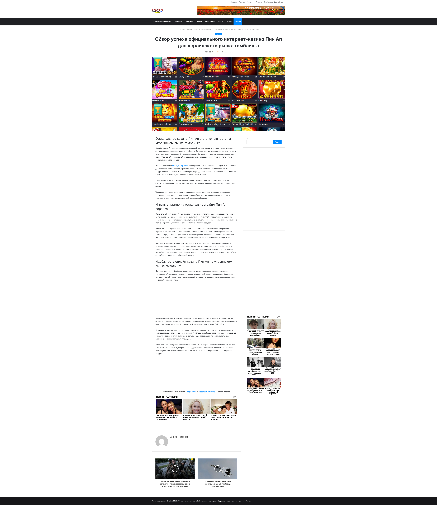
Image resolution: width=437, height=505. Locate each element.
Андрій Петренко (179, 437)
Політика (189, 21)
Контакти (250, 2)
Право (229, 21)
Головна (234, 2)
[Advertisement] (196, 300)
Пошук (248, 139)
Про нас (242, 2)
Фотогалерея (210, 21)
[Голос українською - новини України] (157, 11)
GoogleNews (191, 392)
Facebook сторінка (207, 392)
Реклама (259, 2)
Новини (238, 21)
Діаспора (178, 21)
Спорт (199, 21)
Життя (220, 21)
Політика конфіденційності (274, 2)
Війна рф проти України (162, 21)
